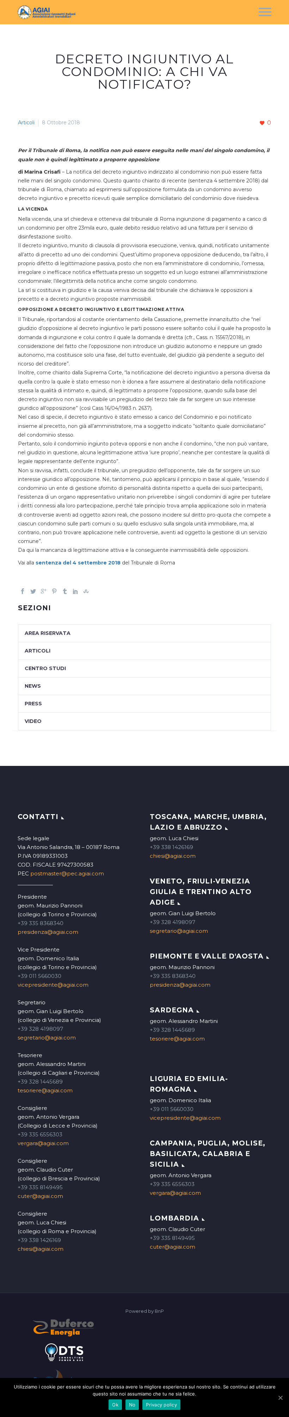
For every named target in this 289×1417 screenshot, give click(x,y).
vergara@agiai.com (43, 1143)
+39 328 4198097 (40, 1028)
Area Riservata (47, 633)
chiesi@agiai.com (40, 1249)
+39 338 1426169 (39, 1240)
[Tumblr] (65, 591)
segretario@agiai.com (47, 1037)
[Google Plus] (44, 591)
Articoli (26, 122)
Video (33, 721)
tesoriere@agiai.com (45, 1090)
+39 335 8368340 (40, 923)
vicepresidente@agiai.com (53, 984)
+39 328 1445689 (40, 1081)
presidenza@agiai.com (48, 932)
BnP (159, 1311)
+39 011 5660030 (39, 976)
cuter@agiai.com (40, 1196)
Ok (115, 1404)
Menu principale (265, 12)
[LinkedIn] (75, 591)
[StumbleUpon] (86, 591)
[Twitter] (33, 591)
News (33, 686)
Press (33, 703)
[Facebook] (22, 591)
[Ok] (280, 1397)
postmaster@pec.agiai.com (67, 873)
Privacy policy (161, 1404)
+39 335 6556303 (40, 1134)
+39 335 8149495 (40, 1187)
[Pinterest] (54, 591)
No (132, 1404)
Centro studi (45, 668)
